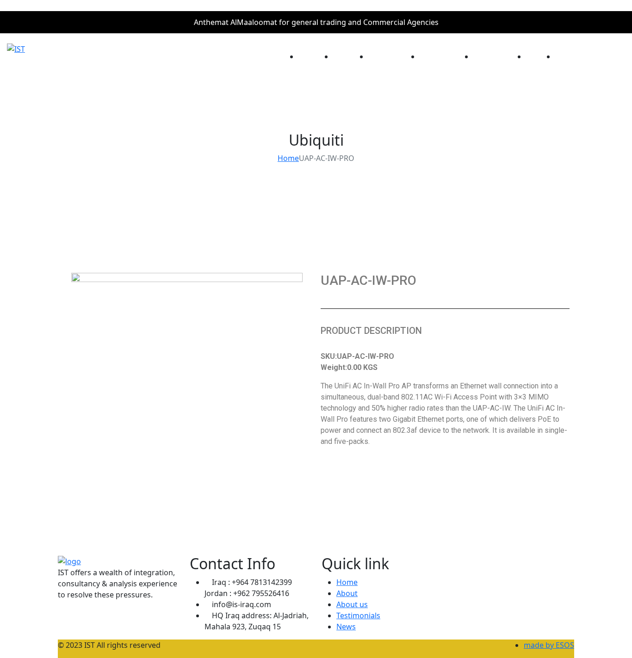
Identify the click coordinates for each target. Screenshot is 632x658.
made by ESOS (549, 645)
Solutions (436, 56)
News (346, 626)
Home (309, 56)
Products (489, 56)
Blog (534, 56)
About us (352, 604)
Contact (569, 56)
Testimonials (358, 615)
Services (384, 56)
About (344, 56)
